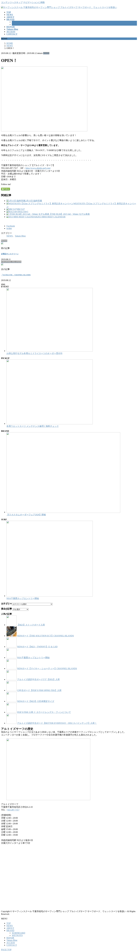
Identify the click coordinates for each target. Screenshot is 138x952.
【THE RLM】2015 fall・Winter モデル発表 (69, 214)
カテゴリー (6, 604)
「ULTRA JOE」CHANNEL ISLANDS (16, 275)
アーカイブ (6, 609)
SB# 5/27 (21, 209)
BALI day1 (23, 211)
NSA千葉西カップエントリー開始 (22, 598)
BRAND (10, 930)
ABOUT (10, 928)
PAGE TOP (6, 949)
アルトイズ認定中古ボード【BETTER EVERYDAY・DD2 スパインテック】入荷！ (57, 723)
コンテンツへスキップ (12, 2)
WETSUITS (17, 24)
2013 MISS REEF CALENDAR (51, 217)
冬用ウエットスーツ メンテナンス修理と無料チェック (32, 426)
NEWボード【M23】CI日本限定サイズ (35, 701)
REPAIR (10, 938)
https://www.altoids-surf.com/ (38, 168)
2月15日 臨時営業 (33, 201)
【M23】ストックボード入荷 (31, 625)
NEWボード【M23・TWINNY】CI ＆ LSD (37, 646)
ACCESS (10, 942)
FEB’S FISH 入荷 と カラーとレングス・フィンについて (44, 712)
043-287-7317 (13, 810)
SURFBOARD (18, 22)
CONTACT (11, 945)
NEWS (46, 53)
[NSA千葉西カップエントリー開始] (49, 596)
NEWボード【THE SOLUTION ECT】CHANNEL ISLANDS (45, 636)
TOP (8, 923)
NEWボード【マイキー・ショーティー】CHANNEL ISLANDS (47, 668)
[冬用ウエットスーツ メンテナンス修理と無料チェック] (49, 423)
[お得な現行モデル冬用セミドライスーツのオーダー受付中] (49, 351)
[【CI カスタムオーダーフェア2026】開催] (63, 512)
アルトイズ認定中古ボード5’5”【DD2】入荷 (38, 679)
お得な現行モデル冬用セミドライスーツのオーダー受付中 (34, 353)
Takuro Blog (20, 236)
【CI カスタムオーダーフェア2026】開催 (26, 514)
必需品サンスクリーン (10, 254)
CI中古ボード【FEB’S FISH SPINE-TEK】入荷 (39, 690)
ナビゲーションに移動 (34, 2)
